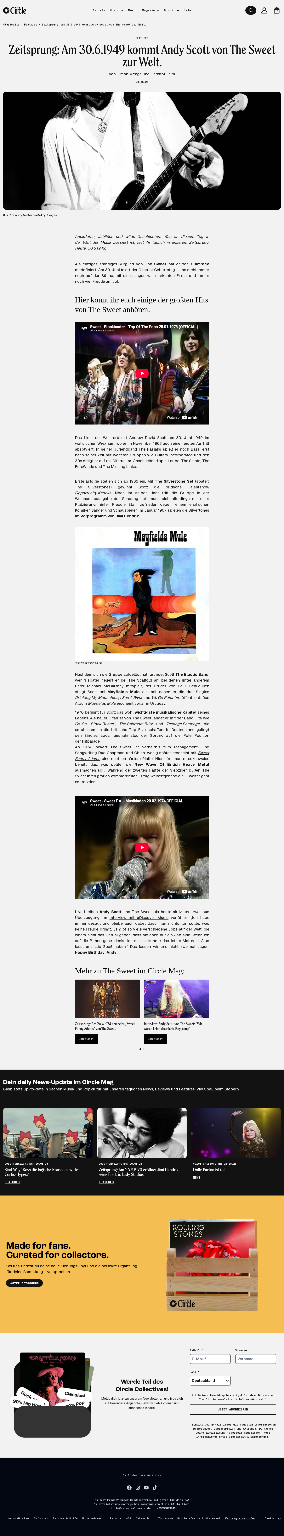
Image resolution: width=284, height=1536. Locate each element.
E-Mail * (196, 1350)
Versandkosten (18, 1518)
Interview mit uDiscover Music (139, 917)
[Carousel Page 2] (144, 1049)
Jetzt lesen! (86, 1038)
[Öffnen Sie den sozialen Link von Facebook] (129, 1487)
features (12, 1182)
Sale (187, 10)
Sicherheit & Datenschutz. (249, 1436)
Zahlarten (40, 1518)
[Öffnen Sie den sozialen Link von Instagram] (137, 1487)
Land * (194, 1372)
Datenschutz (145, 1518)
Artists (99, 10)
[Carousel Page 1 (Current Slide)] (140, 1049)
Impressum (165, 1518)
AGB (128, 1518)
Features (30, 24)
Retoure (116, 1518)
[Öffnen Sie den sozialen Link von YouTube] (146, 1487)
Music (114, 10)
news (197, 1177)
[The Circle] (14, 10)
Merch (132, 10)
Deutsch (270, 1518)
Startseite (11, 24)
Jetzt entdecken (24, 1283)
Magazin (148, 10)
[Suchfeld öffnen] (250, 10)
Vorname (241, 1350)
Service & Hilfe (65, 1518)
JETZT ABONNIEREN (233, 1409)
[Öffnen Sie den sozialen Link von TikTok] (155, 1487)
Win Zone (171, 10)
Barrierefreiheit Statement (198, 1518)
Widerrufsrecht (93, 1518)
